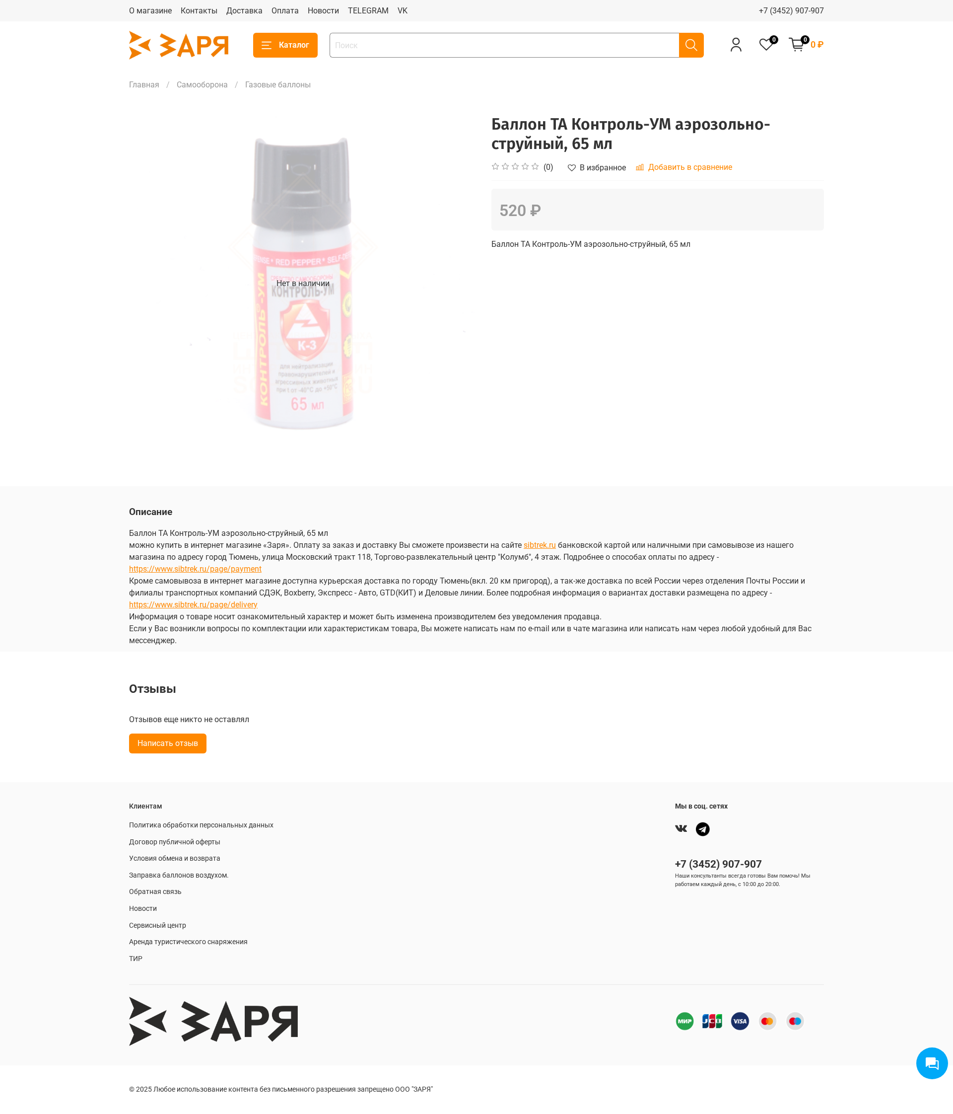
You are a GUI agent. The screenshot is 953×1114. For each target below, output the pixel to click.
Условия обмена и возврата (174, 858)
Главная (144, 84)
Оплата (285, 10)
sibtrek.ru (540, 545)
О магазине (150, 10)
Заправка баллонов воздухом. (179, 875)
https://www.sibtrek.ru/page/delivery (193, 604)
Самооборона (202, 84)
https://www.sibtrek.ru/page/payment (195, 569)
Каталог (294, 45)
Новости (323, 10)
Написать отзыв (167, 743)
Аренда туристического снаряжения (188, 942)
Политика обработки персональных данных (201, 825)
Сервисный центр (157, 925)
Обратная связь (155, 892)
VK (403, 10)
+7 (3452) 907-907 (791, 10)
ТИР (135, 959)
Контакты (199, 10)
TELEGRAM (368, 10)
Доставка (244, 10)
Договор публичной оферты (174, 842)
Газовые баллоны (278, 84)
